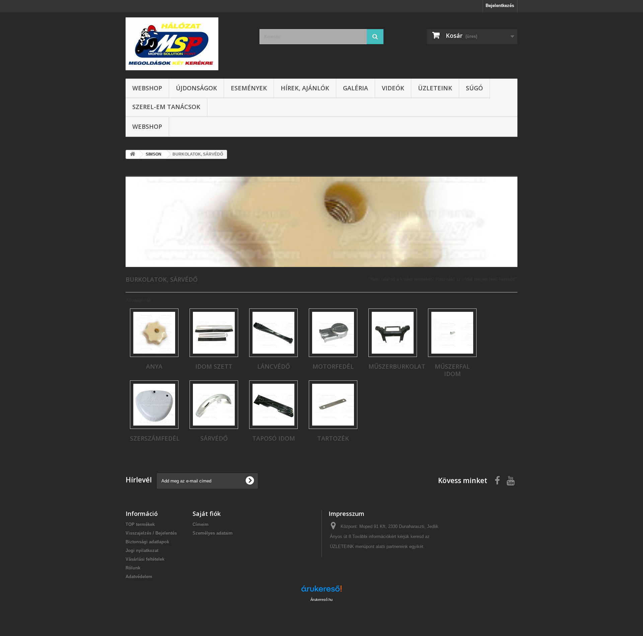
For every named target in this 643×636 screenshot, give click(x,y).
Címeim (201, 524)
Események (249, 88)
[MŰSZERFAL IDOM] (452, 332)
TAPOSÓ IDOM (273, 438)
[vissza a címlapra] (132, 154)
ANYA (154, 366)
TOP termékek (140, 524)
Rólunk (133, 567)
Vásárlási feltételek (145, 559)
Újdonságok (196, 88)
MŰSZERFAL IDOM (452, 370)
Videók (393, 88)
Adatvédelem (139, 576)
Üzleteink (435, 88)
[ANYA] (154, 332)
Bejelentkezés (500, 5)
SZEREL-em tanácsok (166, 107)
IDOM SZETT (213, 366)
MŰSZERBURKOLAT (396, 366)
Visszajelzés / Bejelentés (151, 533)
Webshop (147, 88)
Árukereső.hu (321, 600)
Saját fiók (207, 514)
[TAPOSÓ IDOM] (273, 404)
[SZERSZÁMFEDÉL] (154, 404)
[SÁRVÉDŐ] (214, 404)
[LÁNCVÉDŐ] (273, 332)
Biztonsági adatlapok (147, 541)
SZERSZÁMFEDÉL (155, 438)
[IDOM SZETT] (214, 332)
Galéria (355, 88)
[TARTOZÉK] (333, 404)
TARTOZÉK (333, 438)
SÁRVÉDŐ (214, 438)
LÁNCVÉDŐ (273, 366)
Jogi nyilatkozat (142, 550)
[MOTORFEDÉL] (333, 332)
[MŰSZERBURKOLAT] (392, 332)
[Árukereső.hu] (321, 591)
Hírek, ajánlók (305, 88)
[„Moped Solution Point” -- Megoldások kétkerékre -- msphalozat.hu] (187, 43)
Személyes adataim (213, 533)
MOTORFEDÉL (333, 366)
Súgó (474, 88)
